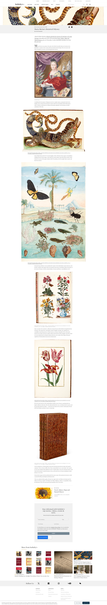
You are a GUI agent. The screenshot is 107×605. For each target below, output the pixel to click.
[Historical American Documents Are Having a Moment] (63, 562)
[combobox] (76, 4)
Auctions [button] (29, 4)
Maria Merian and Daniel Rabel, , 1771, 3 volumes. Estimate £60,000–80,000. (52, 401)
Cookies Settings (78, 602)
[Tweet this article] (69, 27)
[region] (53, 603)
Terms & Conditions (65, 592)
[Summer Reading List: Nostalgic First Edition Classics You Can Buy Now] (34, 562)
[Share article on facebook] (72, 27)
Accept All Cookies (86, 602)
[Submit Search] (83, 4)
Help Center (38, 590)
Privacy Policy (51, 592)
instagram (59, 583)
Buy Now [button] (37, 4)
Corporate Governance (53, 594)
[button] (54, 547)
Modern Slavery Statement (66, 596)
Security (62, 590)
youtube (69, 583)
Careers (50, 596)
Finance (58, 4)
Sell (52, 4)
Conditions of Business (66, 594)
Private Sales (45, 4)
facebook (48, 583)
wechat (80, 583)
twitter (38, 583)
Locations (38, 592)
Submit (53, 533)
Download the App (39, 594)
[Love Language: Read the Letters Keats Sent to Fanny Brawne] (83, 569)
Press (49, 590)
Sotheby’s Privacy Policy (55, 527)
